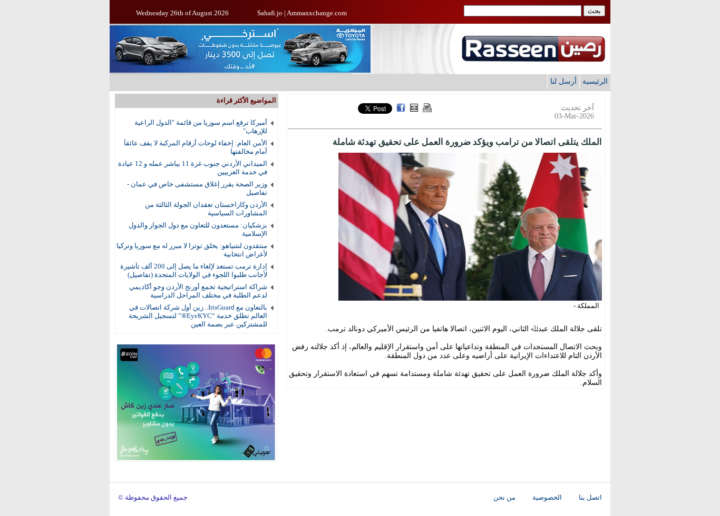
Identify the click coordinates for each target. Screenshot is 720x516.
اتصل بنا (590, 497)
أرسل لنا (563, 81)
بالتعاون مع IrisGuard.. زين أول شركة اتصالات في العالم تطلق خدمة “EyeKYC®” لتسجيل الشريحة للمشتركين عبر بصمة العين (198, 315)
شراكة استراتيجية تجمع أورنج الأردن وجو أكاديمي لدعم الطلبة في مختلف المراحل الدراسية (198, 291)
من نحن (504, 497)
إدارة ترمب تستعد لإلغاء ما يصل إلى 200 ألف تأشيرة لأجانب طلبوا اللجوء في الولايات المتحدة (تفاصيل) (193, 270)
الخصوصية (547, 497)
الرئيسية (595, 81)
